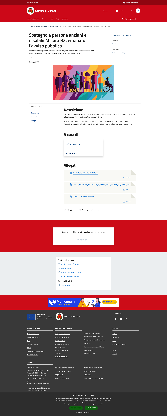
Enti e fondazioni (32, 344)
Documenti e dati (32, 355)
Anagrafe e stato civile (62, 334)
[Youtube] (116, 10)
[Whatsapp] (121, 10)
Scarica (128, 177)
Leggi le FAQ (59, 374)
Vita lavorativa (60, 341)
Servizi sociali (54, 26)
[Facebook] (111, 10)
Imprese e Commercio (62, 344)
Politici (29, 348)
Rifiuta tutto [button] (91, 408)
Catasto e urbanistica (62, 350)
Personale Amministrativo (35, 351)
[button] (83, 412)
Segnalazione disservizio (63, 371)
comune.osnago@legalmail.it (40, 388)
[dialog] (83, 404)
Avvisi (114, 341)
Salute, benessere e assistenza (94, 347)
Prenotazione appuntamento (64, 368)
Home (31, 26)
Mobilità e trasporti (61, 356)
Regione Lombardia (33, 2)
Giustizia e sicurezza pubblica (93, 336)
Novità (38, 26)
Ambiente (87, 343)
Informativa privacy (90, 371)
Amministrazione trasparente (93, 368)
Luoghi (114, 350)
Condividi (116, 35)
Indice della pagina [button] (36, 107)
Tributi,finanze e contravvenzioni (94, 340)
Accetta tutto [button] (76, 408)
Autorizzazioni (88, 350)
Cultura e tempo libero (62, 337)
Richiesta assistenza (62, 378)
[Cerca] (138, 10)
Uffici (28, 341)
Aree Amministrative (33, 337)
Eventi (114, 354)
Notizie (44, 26)
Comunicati (116, 337)
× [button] (165, 394)
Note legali (87, 374)
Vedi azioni (126, 35)
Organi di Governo (33, 334)
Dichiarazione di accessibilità (93, 378)
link (102, 404)
